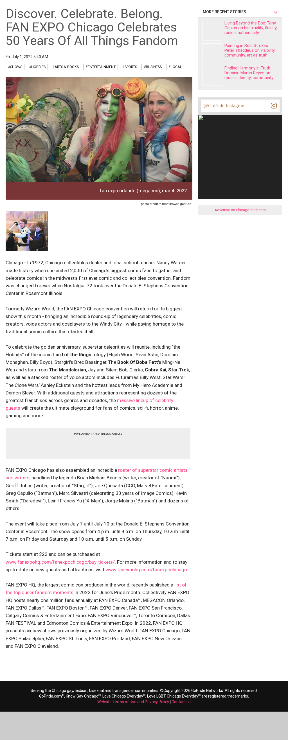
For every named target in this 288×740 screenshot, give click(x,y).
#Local (175, 67)
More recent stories (225, 12)
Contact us (181, 702)
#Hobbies (37, 67)
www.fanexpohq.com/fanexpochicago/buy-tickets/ (60, 562)
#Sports (129, 67)
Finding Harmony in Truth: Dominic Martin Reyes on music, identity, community (248, 73)
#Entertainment (101, 67)
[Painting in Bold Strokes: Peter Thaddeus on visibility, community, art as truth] (212, 53)
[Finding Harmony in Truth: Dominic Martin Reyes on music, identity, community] (212, 75)
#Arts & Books (65, 67)
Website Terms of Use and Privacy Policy (133, 702)
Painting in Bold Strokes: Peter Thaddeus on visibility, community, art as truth (249, 50)
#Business (153, 67)
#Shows (15, 67)
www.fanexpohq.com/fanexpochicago (146, 569)
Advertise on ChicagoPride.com (240, 210)
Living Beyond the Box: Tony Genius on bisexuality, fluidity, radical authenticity (250, 28)
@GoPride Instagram (225, 105)
